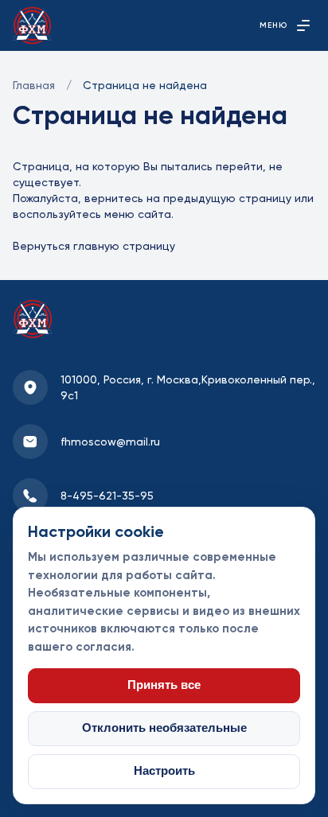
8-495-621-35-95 (107, 495)
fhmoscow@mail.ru (110, 441)
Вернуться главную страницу (94, 245)
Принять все (164, 685)
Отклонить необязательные (164, 728)
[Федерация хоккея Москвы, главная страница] (32, 25)
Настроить (164, 770)
